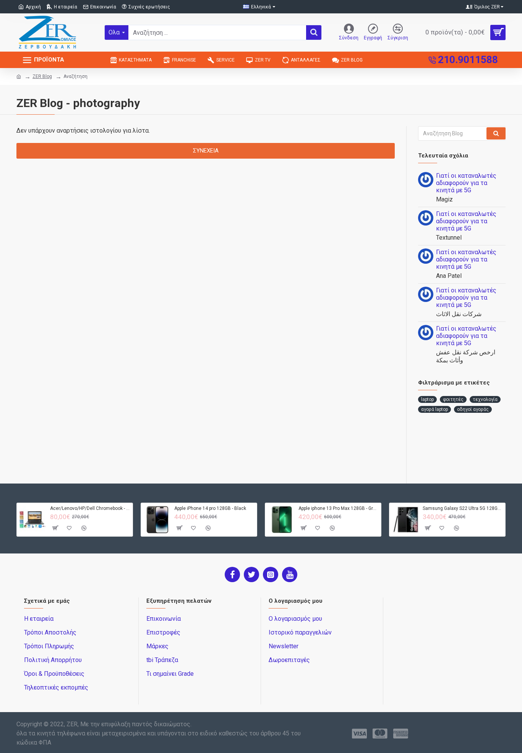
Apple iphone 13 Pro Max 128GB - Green (338, 508)
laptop (427, 399)
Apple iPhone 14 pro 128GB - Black (210, 508)
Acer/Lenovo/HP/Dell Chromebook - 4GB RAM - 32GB (90, 508)
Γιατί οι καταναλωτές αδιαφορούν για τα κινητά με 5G (466, 183)
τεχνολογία (485, 399)
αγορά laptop (434, 409)
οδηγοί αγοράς (473, 409)
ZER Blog (42, 76)
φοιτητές (453, 399)
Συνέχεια (206, 150)
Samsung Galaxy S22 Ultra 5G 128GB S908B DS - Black (463, 508)
